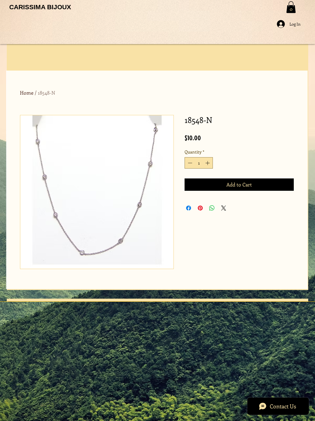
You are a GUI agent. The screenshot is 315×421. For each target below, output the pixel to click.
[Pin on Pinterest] (200, 208)
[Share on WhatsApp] (212, 208)
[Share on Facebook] (188, 208)
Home (27, 92)
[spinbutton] (198, 162)
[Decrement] (189, 162)
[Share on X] (223, 208)
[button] (291, 7)
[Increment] (208, 162)
